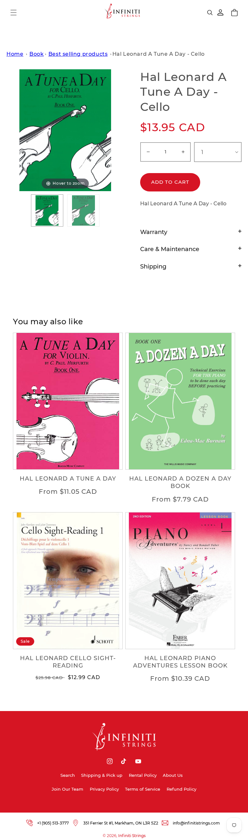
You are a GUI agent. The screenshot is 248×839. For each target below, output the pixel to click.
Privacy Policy (104, 789)
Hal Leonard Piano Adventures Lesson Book (180, 662)
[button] (13, 12)
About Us (173, 775)
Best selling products (78, 54)
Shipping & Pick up (101, 775)
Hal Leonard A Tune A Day (68, 478)
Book (36, 54)
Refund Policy (181, 789)
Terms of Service (142, 789)
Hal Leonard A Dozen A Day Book (180, 482)
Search (67, 775)
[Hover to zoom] (65, 130)
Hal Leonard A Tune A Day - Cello (158, 54)
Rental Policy (143, 775)
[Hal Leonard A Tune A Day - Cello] (47, 210)
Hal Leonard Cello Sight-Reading (68, 662)
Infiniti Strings (132, 835)
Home (14, 54)
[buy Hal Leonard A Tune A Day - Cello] (83, 210)
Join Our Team (67, 789)
